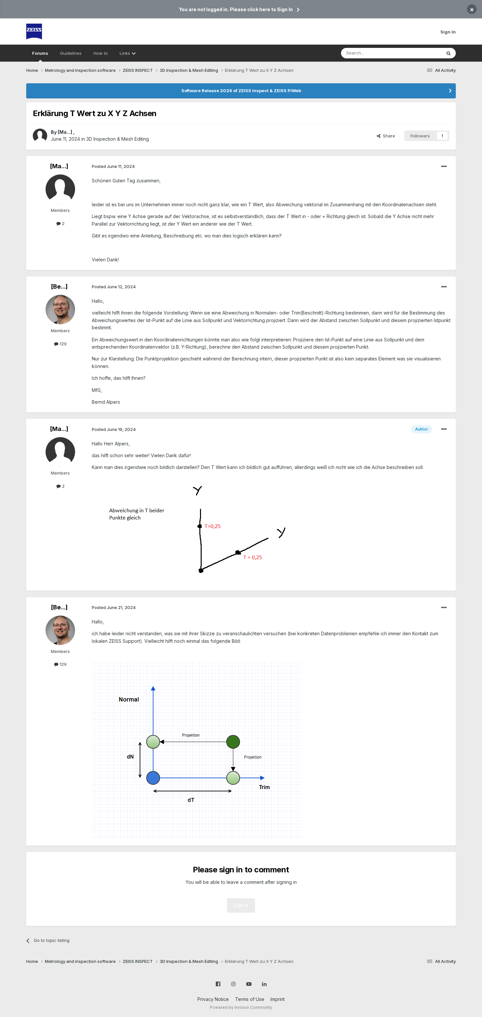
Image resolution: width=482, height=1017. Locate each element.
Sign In (448, 31)
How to (100, 53)
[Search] (448, 53)
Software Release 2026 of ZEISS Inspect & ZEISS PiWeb (241, 90)
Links (125, 53)
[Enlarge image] (206, 529)
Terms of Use (249, 999)
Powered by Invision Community (241, 1007)
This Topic (422, 53)
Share (387, 135)
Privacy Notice (213, 999)
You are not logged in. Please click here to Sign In (236, 9)
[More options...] (444, 167)
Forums (40, 53)
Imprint (278, 999)
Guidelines (71, 53)
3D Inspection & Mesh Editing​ (117, 139)
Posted (113, 166)
